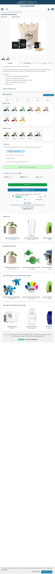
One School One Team (14, 138)
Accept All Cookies (46, 571)
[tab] (10, 63)
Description (10, 63)
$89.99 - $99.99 (31, 327)
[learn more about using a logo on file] (14, 158)
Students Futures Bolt (22, 138)
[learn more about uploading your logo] (40, 147)
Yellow (22, 123)
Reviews (34, 339)
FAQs (45, 63)
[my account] (48, 10)
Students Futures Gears (30, 138)
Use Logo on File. (9, 158)
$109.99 (12, 327)
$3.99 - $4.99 (31, 297)
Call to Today (27, 190)
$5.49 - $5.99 (31, 268)
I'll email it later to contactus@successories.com (16, 161)
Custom (38, 138)
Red (14, 123)
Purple (7, 123)
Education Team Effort (6, 138)
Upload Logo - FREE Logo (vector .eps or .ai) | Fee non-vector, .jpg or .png (23, 147)
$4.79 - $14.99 (12, 238)
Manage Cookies (36, 571)
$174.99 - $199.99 (31, 238)
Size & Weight (27, 63)
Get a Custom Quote (48, 95)
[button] (2, 10)
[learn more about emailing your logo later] (28, 161)
